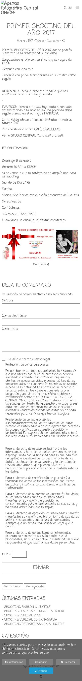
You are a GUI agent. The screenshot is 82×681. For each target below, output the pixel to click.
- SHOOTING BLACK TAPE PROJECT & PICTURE (33, 611)
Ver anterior (12, 586)
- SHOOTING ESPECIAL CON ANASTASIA (29, 620)
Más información (14, 662)
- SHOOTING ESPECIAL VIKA (21, 615)
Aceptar (42, 670)
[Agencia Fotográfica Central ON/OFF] (21, 7)
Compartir (40, 264)
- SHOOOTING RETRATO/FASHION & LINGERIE (33, 624)
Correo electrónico (14, 316)
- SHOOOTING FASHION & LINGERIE (26, 607)
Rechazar (69, 662)
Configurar (41, 662)
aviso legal (42, 359)
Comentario (10, 329)
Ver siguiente (35, 586)
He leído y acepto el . (28, 359)
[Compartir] (63, 40)
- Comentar (52, 41)
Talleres (40, 41)
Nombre (7, 300)
